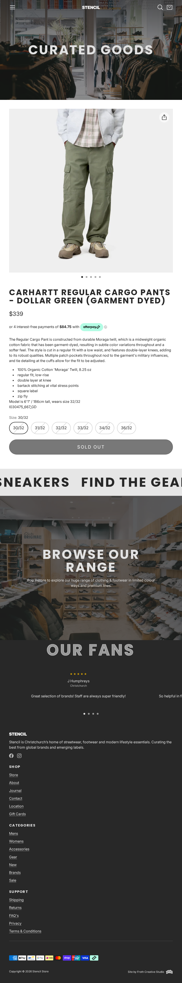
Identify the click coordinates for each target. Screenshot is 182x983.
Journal (15, 790)
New (13, 864)
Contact (15, 798)
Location (16, 806)
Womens (16, 841)
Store (13, 775)
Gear (13, 857)
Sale (12, 880)
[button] (12, 7)
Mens (13, 833)
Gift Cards (17, 814)
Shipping (16, 900)
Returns (15, 907)
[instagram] (19, 756)
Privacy (15, 923)
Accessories (19, 849)
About (14, 782)
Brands (15, 872)
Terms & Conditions (25, 931)
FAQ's (14, 915)
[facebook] (11, 756)
